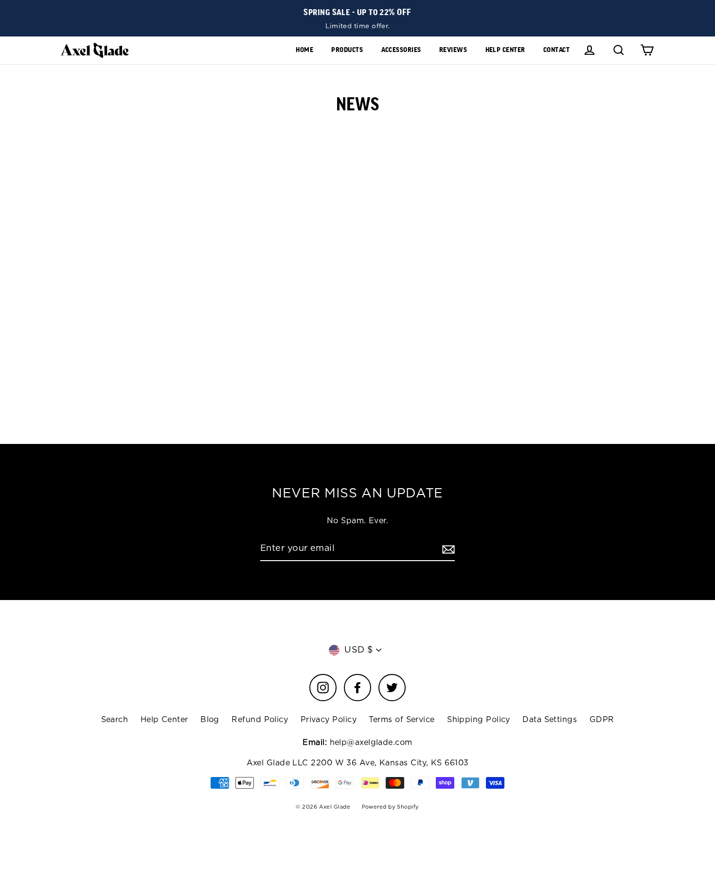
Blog (209, 720)
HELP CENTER (505, 49)
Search (114, 720)
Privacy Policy (329, 720)
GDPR (602, 720)
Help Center (164, 720)
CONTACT (556, 49)
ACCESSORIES (401, 49)
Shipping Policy (478, 720)
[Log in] (589, 50)
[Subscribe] (447, 549)
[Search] (618, 50)
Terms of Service (401, 720)
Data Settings (549, 720)
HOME (304, 49)
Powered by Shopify (390, 807)
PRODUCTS (347, 49)
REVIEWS (453, 49)
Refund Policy (260, 720)
